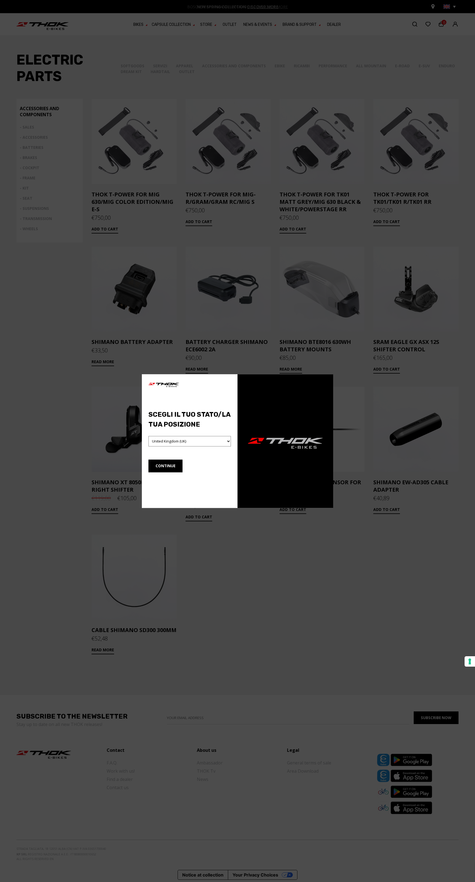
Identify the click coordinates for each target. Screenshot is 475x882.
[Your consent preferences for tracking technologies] (470, 661)
